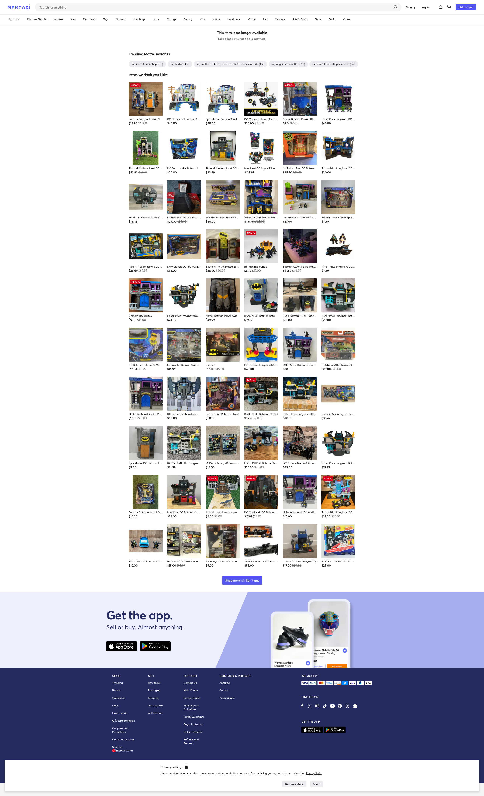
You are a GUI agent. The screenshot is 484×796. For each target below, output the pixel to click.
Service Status (192, 698)
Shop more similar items (242, 580)
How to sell (154, 682)
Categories (118, 698)
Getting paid (155, 705)
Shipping (153, 698)
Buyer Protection (193, 724)
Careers (224, 690)
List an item (466, 7)
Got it (316, 784)
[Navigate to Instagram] (317, 706)
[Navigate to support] (305, 683)
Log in (424, 7)
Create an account (123, 739)
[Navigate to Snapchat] (355, 706)
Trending (117, 682)
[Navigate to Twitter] (309, 706)
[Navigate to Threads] (347, 706)
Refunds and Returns (191, 741)
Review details (294, 784)
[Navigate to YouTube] (332, 706)
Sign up (411, 7)
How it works (119, 713)
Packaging (154, 690)
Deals (115, 705)
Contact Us (190, 682)
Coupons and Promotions (120, 730)
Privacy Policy (314, 773)
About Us (224, 682)
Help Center (191, 690)
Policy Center (227, 698)
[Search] (396, 7)
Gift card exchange (123, 720)
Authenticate (155, 713)
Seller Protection (193, 732)
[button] (440, 7)
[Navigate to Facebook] (302, 706)
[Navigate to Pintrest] (340, 706)
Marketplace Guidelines (191, 707)
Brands (116, 690)
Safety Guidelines (194, 717)
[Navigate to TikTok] (325, 706)
